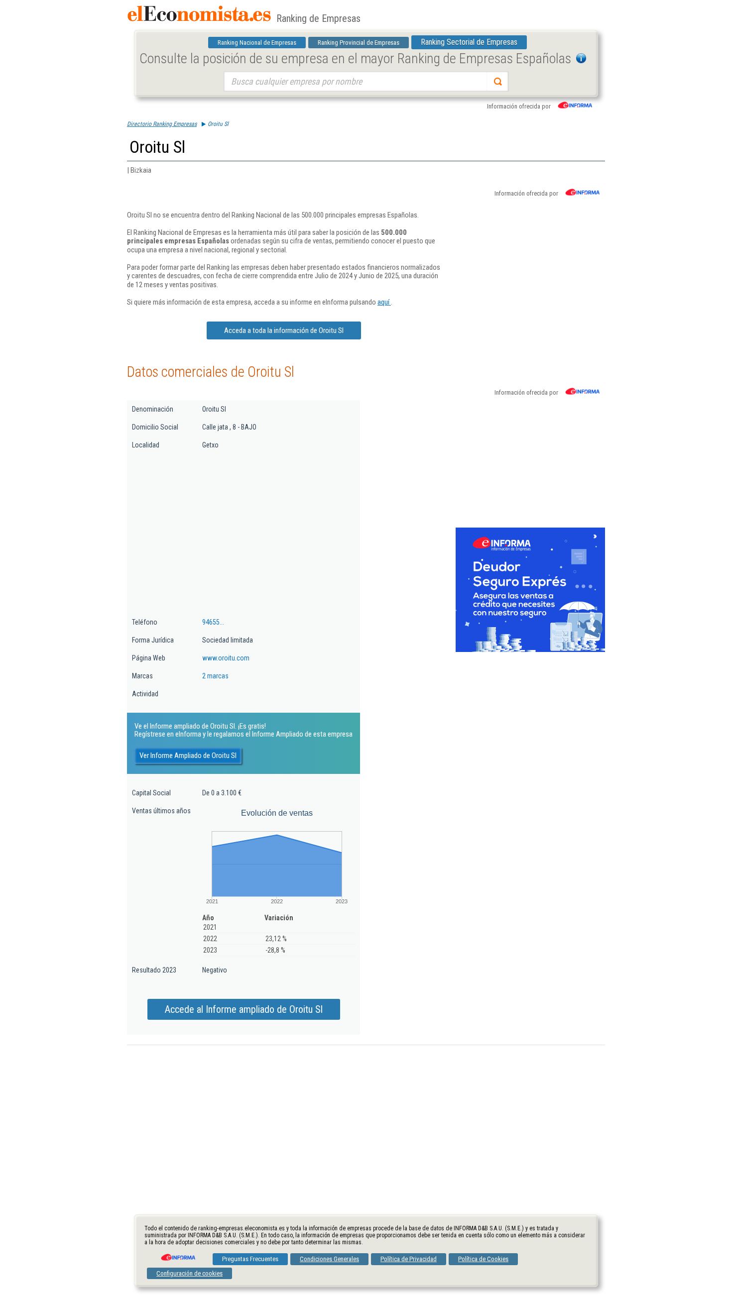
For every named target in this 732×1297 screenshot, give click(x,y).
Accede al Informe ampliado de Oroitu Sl (244, 1009)
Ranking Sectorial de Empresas (469, 42)
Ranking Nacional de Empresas (257, 42)
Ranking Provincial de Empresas (358, 42)
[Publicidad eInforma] (530, 650)
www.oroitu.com (225, 658)
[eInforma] (177, 1254)
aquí (384, 302)
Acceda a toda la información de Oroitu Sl (284, 330)
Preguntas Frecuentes (250, 1259)
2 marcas (215, 676)
